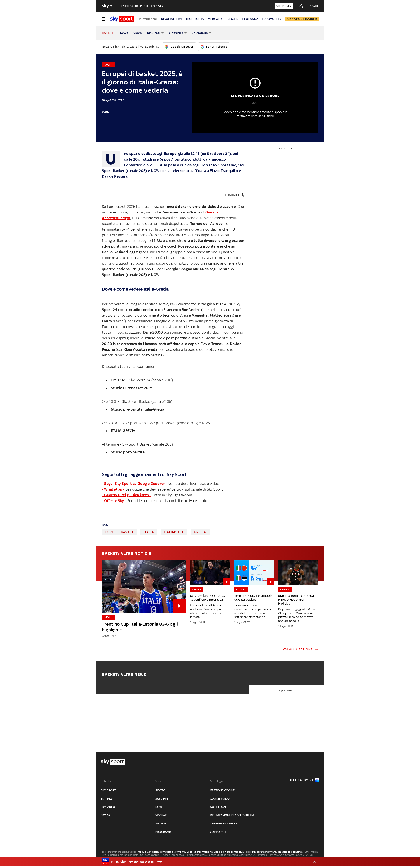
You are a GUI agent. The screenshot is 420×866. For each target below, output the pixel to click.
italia (149, 532)
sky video (108, 807)
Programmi (163, 831)
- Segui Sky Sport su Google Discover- (134, 483)
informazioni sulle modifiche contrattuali (221, 851)
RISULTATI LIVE (172, 19)
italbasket (174, 532)
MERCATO (215, 19)
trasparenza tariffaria (264, 851)
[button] (203, 861)
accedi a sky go (301, 780)
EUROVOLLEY (272, 19)
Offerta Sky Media (223, 823)
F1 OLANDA (250, 19)
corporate (218, 831)
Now (158, 807)
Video (137, 33)
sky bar (161, 815)
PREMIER (232, 19)
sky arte (107, 815)
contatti (298, 851)
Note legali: (217, 781)
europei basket (119, 532)
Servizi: (159, 781)
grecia (200, 532)
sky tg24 (107, 798)
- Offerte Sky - (114, 500)
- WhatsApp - (113, 489)
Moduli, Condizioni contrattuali (156, 851)
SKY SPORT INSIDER (302, 19)
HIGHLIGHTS (195, 19)
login (313, 5)
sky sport (108, 790)
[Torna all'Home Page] (122, 19)
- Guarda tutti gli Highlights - (126, 495)
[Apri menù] (103, 19)
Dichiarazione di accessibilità (232, 815)
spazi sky (162, 823)
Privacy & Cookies (185, 851)
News (124, 33)
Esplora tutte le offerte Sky (142, 5)
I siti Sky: (106, 781)
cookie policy (220, 798)
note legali (218, 807)
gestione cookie (222, 790)
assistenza (284, 851)
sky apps (162, 798)
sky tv (160, 790)
